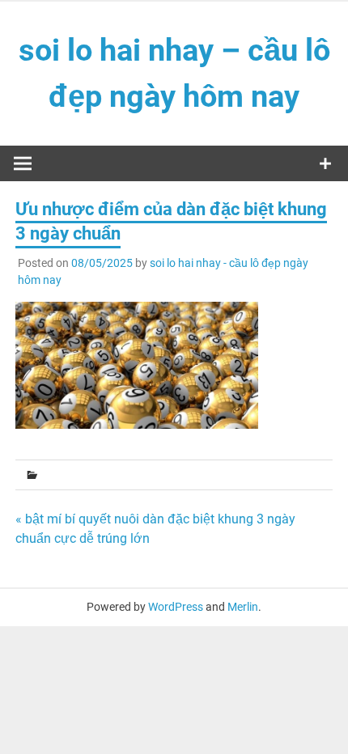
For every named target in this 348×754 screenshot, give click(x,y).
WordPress (175, 606)
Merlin (242, 606)
